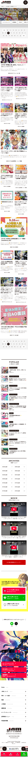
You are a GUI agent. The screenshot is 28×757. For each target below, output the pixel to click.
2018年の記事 (7, 482)
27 (24, 30)
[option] (14, 749)
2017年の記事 (20, 482)
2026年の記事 (7, 466)
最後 (24, 35)
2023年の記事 (20, 470)
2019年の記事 (20, 478)
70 (9, 35)
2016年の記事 (7, 486)
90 (14, 35)
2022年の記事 (7, 474)
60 (6, 35)
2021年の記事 (20, 474)
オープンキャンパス (6, 22)
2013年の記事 (20, 490)
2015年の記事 (20, 486)
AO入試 (20, 22)
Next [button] (23, 749)
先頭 (4, 30)
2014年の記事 (7, 490)
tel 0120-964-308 (14, 736)
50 (3, 35)
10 (13, 30)
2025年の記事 (20, 466)
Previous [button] (4, 749)
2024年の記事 (7, 470)
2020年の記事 (7, 478)
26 (21, 30)
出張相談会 (14, 22)
